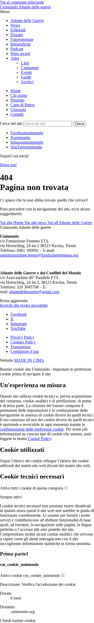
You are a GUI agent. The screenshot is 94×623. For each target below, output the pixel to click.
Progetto (17, 100)
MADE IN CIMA (29, 360)
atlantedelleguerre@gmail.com (34, 292)
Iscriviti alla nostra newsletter (24, 305)
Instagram (18, 323)
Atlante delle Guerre (27, 20)
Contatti (17, 114)
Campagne (30, 67)
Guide (26, 77)
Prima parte (14, 554)
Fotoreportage (21, 39)
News (15, 25)
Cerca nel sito (11, 123)
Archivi (27, 82)
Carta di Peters (22, 105)
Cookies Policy (23, 342)
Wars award (20, 53)
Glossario (18, 109)
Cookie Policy (39, 438)
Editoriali (18, 30)
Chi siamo (18, 95)
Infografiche (20, 44)
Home (15, 90)
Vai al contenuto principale (22, 2)
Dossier (16, 34)
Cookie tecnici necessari (32, 476)
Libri (25, 63)
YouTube (18, 328)
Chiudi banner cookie (18, 620)
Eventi (26, 72)
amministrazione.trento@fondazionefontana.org (39, 255)
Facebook (18, 314)
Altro (14, 58)
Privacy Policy (22, 337)
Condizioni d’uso (24, 351)
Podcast (16, 49)
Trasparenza (20, 346)
